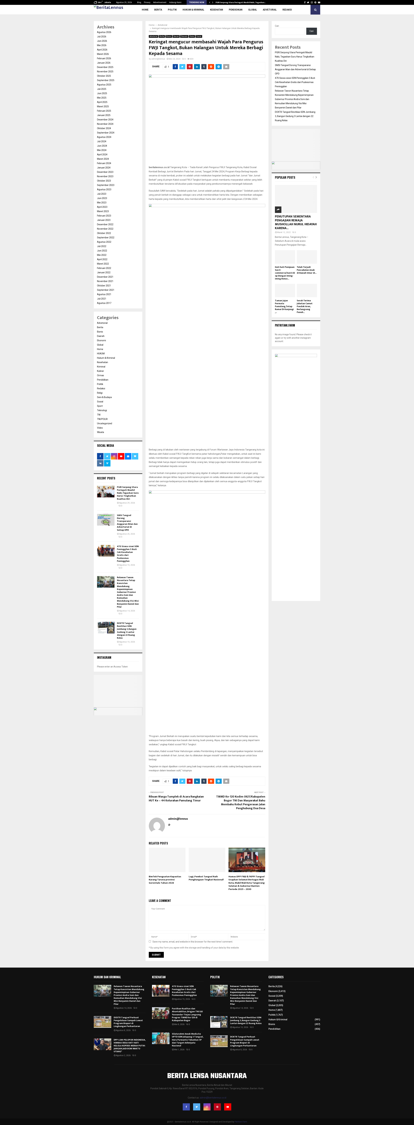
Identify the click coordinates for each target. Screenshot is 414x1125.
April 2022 (102, 259)
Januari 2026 (103, 62)
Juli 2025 (101, 89)
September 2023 (105, 185)
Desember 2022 (105, 224)
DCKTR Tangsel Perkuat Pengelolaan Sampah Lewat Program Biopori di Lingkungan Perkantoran (128, 1022)
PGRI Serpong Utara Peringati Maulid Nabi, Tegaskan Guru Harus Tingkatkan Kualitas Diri (128, 493)
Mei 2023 (101, 202)
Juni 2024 (102, 145)
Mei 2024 (101, 150)
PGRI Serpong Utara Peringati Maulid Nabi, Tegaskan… (241, 2)
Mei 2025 (101, 97)
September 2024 (105, 132)
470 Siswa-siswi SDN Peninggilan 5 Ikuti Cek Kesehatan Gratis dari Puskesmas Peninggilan (128, 553)
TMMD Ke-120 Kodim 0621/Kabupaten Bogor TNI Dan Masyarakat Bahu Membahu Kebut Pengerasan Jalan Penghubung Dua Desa (240, 802)
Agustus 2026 (104, 32)
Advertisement (159, 2)
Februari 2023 (104, 215)
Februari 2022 (104, 268)
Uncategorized (104, 423)
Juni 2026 (102, 41)
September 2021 (105, 290)
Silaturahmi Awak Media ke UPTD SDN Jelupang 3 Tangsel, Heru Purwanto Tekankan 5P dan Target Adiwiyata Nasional (187, 1039)
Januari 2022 (103, 272)
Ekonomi (184, 36)
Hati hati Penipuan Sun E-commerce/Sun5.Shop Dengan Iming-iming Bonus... (285, 273)
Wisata (100, 432)
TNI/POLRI (102, 419)
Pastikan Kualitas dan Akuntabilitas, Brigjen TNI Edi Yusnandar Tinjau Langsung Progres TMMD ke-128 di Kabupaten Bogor (187, 1014)
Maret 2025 (103, 106)
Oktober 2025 (104, 76)
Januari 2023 (103, 220)
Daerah (176, 36)
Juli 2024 (101, 141)
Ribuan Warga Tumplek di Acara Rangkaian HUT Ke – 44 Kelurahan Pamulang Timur (176, 798)
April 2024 (102, 154)
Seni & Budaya (104, 397)
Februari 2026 (104, 58)
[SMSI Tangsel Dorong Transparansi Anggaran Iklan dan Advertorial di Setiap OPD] (105, 520)
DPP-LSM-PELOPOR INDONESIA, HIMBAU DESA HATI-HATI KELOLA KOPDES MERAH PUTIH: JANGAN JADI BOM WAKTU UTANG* (129, 1045)
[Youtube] (227, 1106)
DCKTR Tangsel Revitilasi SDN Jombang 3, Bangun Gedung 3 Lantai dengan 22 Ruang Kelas (126, 630)
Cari (277, 26)
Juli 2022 (101, 246)
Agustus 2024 (104, 137)
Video (100, 428)
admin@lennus (158, 59)
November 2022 (105, 228)
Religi (100, 393)
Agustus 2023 (104, 189)
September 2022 (105, 237)
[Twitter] (196, 1106)
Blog (139, 2)
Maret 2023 (103, 211)
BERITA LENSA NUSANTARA (207, 1076)
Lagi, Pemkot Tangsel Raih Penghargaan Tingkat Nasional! (206, 878)
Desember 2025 (105, 67)
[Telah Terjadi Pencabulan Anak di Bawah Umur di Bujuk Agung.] (307, 257)
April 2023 (102, 207)
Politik (172, 9)
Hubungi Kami (175, 2)
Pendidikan (235, 9)
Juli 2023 (101, 194)
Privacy (147, 2)
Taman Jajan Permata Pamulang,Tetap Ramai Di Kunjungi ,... (284, 306)
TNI (98, 414)
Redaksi (101, 388)
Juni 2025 (102, 93)
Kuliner (100, 371)
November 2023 (105, 176)
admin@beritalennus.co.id (213, 1097)
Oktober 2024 (104, 128)
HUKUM (101, 353)
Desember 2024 (105, 119)
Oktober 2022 (104, 233)
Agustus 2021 (104, 294)
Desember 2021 (105, 277)
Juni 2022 (102, 250)
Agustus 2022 (104, 242)
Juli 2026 (101, 36)
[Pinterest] (217, 1106)
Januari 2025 (103, 115)
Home (145, 9)
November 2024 (105, 124)
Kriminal (101, 366)
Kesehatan (216, 9)
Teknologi (102, 410)
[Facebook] (186, 1106)
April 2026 (102, 49)
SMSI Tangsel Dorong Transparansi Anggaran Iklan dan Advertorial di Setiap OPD (127, 522)
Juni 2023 (102, 198)
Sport (100, 406)
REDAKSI (287, 9)
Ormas (100, 375)
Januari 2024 (103, 167)
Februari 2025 (104, 111)
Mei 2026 (101, 45)
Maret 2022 (103, 263)
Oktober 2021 (104, 285)
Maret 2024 (103, 159)
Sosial (198, 36)
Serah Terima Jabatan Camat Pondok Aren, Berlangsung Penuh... (304, 306)
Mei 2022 (101, 255)
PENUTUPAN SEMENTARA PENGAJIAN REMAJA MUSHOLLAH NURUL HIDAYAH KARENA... (296, 222)
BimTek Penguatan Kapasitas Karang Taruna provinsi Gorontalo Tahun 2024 (165, 880)
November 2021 (105, 281)
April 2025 (102, 102)
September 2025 (105, 80)
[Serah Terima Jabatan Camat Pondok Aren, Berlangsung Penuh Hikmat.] (307, 290)
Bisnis (168, 36)
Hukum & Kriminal (193, 9)
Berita (158, 9)
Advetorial (270, 9)
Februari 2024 (104, 163)
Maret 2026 (103, 54)
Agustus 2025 (104, 84)
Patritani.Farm (241, 1122)
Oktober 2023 (104, 180)
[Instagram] (207, 1106)
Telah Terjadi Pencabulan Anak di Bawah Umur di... (306, 270)
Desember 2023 (105, 172)
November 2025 (105, 71)
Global (252, 9)
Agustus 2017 (104, 303)
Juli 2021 (101, 298)
